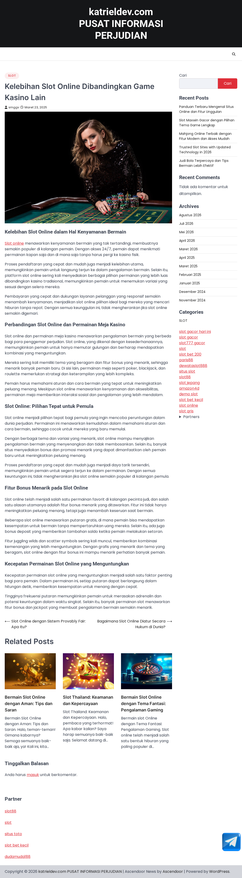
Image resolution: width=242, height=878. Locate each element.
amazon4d (189, 388)
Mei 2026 (186, 232)
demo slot (188, 394)
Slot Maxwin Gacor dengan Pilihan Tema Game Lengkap (206, 123)
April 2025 (187, 257)
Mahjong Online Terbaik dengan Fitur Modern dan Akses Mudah (205, 136)
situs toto (13, 834)
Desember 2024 (192, 291)
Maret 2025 (188, 266)
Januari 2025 (189, 283)
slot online (188, 405)
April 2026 (187, 240)
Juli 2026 (186, 223)
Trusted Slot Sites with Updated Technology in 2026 (205, 149)
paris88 (186, 360)
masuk (33, 774)
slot (182, 348)
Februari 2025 (190, 274)
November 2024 (192, 300)
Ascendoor (173, 871)
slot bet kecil (191, 399)
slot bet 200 (190, 354)
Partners (191, 416)
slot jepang (189, 382)
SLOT (12, 76)
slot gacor (188, 337)
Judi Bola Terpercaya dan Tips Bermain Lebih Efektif (204, 163)
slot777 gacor (192, 343)
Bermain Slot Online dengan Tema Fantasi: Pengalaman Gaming (143, 703)
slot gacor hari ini (195, 331)
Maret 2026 (188, 249)
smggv (14, 107)
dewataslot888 (193, 365)
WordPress (219, 871)
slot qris (186, 411)
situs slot (187, 371)
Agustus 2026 (190, 215)
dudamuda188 (17, 856)
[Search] (233, 54)
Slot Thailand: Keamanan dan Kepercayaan (88, 700)
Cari (183, 75)
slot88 (185, 377)
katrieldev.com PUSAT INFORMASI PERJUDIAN (121, 23)
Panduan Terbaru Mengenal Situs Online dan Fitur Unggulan (206, 109)
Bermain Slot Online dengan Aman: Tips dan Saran (28, 703)
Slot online (14, 243)
